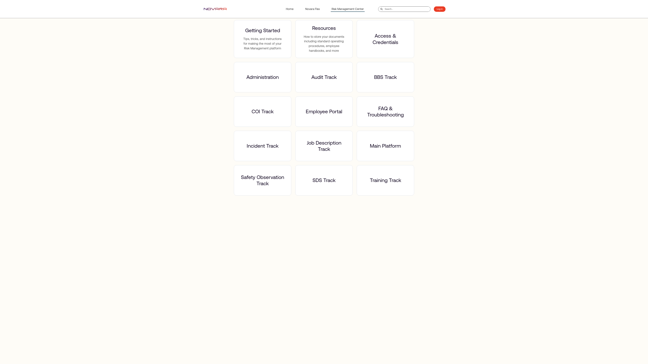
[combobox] (407, 9)
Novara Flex (312, 9)
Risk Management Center (348, 9)
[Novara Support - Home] (215, 9)
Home (289, 9)
